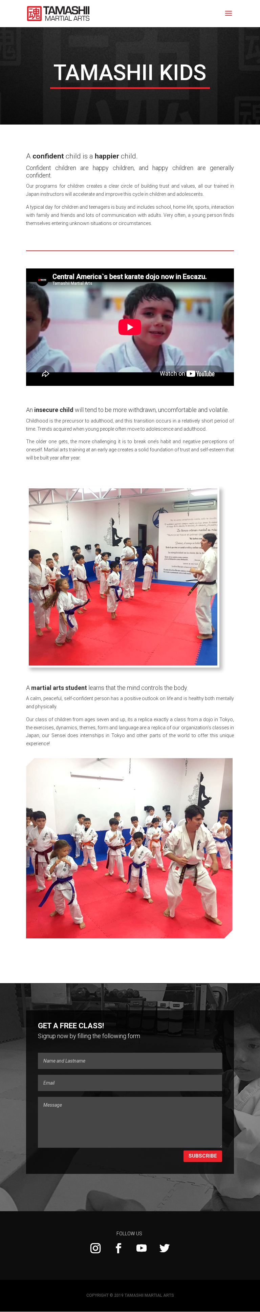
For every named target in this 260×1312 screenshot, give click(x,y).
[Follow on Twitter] (164, 1248)
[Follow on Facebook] (118, 1248)
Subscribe (203, 1156)
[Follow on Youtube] (141, 1248)
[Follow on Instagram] (95, 1248)
